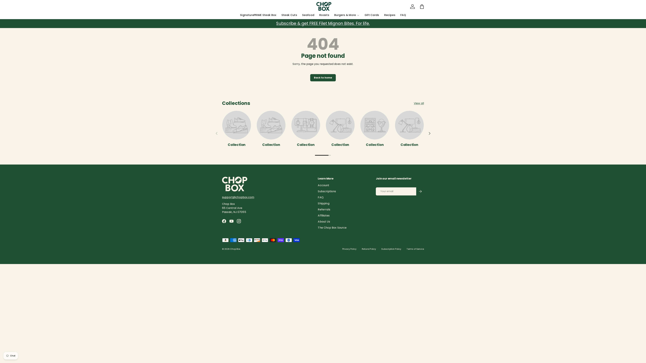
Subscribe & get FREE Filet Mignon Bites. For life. (323, 23)
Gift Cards (372, 15)
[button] (422, 6)
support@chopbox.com (238, 197)
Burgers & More (345, 15)
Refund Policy (369, 249)
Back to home (323, 77)
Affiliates (324, 215)
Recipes (389, 15)
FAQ (403, 15)
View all (419, 103)
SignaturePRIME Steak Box (258, 15)
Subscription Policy (391, 249)
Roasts (324, 15)
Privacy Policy (349, 249)
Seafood (308, 15)
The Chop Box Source (332, 228)
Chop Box (235, 249)
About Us (324, 222)
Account (323, 185)
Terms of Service (415, 249)
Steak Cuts (289, 15)
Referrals (324, 209)
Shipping (323, 203)
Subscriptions (327, 191)
